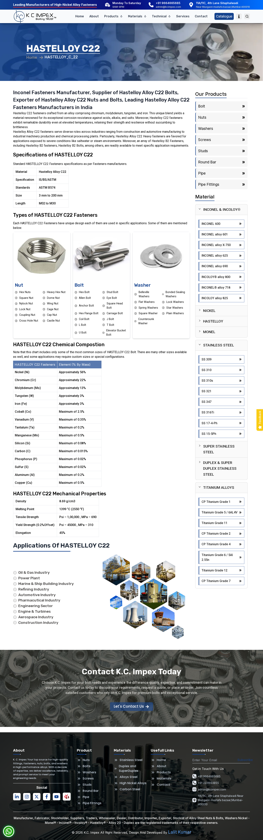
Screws (88, 778)
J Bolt (110, 319)
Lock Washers (175, 302)
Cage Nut (53, 309)
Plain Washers (175, 313)
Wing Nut (52, 303)
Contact (201, 16)
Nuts (86, 760)
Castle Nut (53, 320)
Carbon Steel (130, 789)
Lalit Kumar (179, 832)
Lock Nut (24, 309)
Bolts (86, 766)
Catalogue (224, 16)
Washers (89, 772)
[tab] (221, 209)
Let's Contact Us (129, 706)
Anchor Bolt (86, 305)
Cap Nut (52, 315)
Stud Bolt (112, 292)
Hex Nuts (25, 292)
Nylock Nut (26, 303)
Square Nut (26, 298)
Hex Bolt (84, 292)
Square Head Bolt (115, 305)
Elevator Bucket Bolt (116, 332)
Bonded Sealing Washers (175, 294)
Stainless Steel (131, 760)
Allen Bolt (85, 298)
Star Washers (174, 307)
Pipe (86, 797)
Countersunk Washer (146, 321)
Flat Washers (147, 302)
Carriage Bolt (115, 313)
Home (79, 16)
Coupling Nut (27, 315)
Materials (135, 16)
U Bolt (82, 332)
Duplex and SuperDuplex (128, 768)
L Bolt (82, 325)
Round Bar (91, 791)
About (94, 16)
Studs (87, 784)
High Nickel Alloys (133, 783)
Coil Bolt (84, 319)
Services (182, 16)
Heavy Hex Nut (56, 292)
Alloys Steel (128, 777)
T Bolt (110, 325)
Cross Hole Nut (28, 320)
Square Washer (148, 313)
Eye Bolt (112, 298)
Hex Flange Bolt (88, 313)
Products (111, 16)
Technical (159, 16)
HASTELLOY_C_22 (61, 57)
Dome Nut (53, 298)
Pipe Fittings (92, 803)
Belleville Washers (144, 294)
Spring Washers (148, 307)
